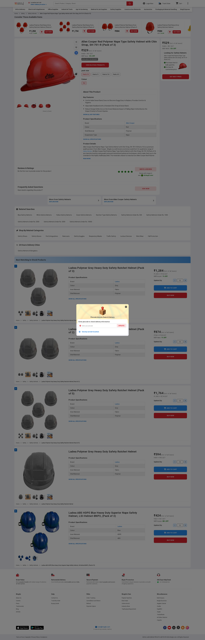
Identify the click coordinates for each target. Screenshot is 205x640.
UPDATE (121, 326)
